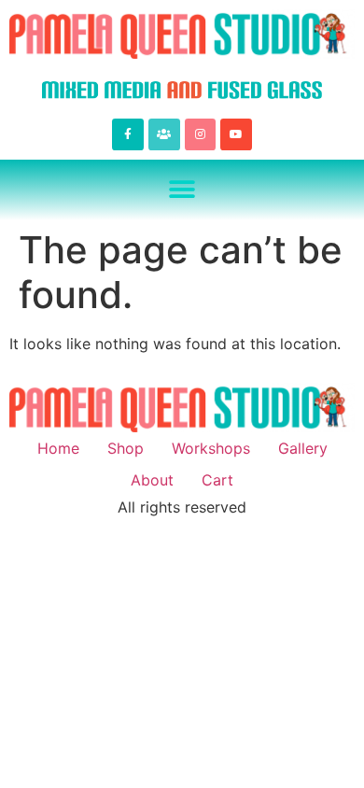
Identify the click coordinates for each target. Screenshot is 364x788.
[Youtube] (236, 134)
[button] (182, 190)
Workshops (211, 448)
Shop (125, 448)
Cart (217, 480)
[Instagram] (201, 134)
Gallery (303, 448)
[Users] (164, 134)
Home (58, 448)
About (152, 480)
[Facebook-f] (128, 134)
